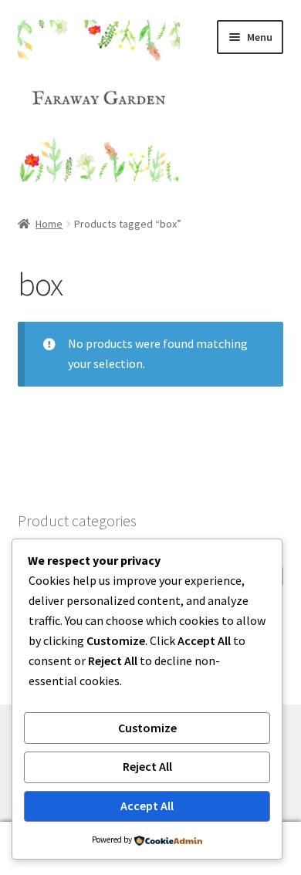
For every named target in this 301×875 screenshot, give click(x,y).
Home (49, 224)
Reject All (147, 766)
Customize (147, 727)
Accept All (147, 805)
